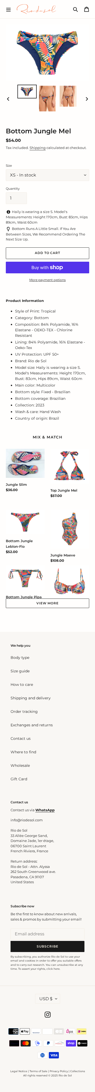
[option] (27, 91)
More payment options (47, 280)
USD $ (46, 998)
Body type (20, 657)
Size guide (20, 671)
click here (53, 969)
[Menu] (8, 9)
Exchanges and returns (32, 725)
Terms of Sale (38, 1071)
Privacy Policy (59, 1071)
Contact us (21, 738)
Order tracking (24, 711)
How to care (22, 684)
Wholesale (20, 765)
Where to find (23, 752)
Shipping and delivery (31, 698)
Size (9, 165)
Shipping (38, 148)
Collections (77, 1071)
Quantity (13, 189)
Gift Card (19, 779)
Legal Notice (18, 1071)
